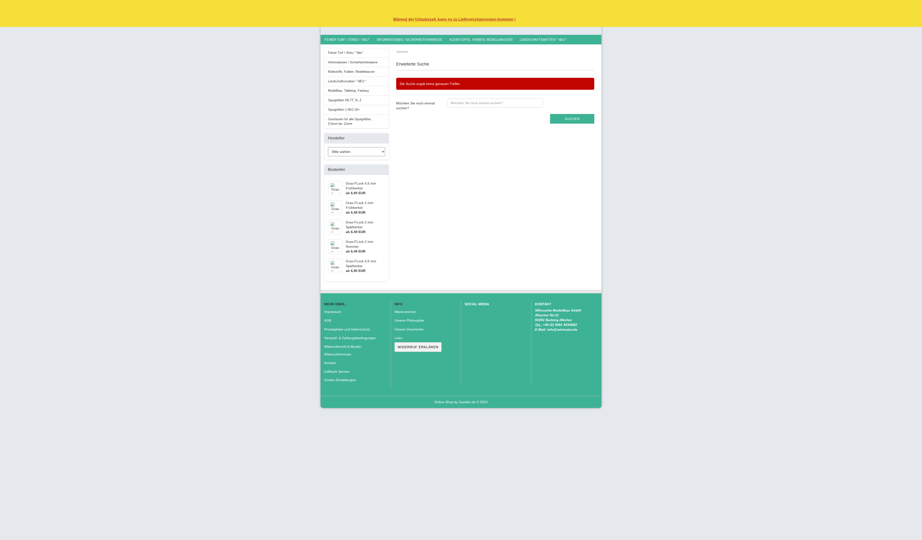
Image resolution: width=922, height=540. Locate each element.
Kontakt (330, 363)
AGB (327, 320)
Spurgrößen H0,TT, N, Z (344, 100)
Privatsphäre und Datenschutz (347, 329)
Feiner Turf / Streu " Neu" (347, 40)
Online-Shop (443, 402)
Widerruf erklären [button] (418, 347)
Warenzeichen (405, 312)
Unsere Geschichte (409, 329)
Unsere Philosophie (409, 320)
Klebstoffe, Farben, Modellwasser (481, 40)
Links (398, 338)
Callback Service (336, 371)
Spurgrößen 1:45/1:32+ (344, 109)
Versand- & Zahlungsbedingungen (350, 338)
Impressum (332, 312)
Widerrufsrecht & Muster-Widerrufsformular (343, 350)
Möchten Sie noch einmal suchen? (415, 105)
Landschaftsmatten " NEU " (543, 40)
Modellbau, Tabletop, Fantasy (348, 90)
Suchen (572, 119)
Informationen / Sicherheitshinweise (409, 40)
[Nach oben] (909, 533)
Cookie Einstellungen (340, 380)
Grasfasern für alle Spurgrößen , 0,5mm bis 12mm (350, 121)
